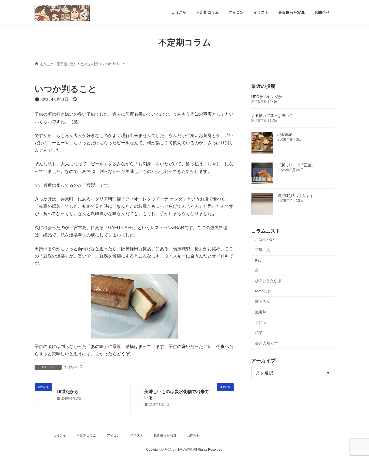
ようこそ (59, 435)
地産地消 (285, 134)
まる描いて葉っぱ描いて (272, 115)
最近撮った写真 (165, 435)
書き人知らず (266, 343)
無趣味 (260, 312)
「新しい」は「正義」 (296, 165)
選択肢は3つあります (295, 195)
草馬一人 (262, 249)
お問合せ (193, 435)
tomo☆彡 (263, 291)
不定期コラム (86, 435)
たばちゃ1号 (73, 367)
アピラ (260, 322)
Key (258, 260)
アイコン (113, 435)
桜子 (259, 332)
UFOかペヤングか (266, 97)
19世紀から (67, 391)
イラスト (136, 435)
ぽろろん (262, 301)
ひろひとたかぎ (268, 280)
